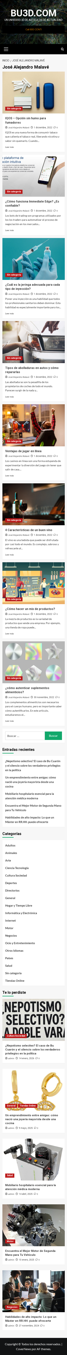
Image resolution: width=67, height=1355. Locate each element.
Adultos (10, 845)
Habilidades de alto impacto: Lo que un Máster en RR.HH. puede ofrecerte (29, 820)
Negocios (11, 935)
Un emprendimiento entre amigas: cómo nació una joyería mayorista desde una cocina (30, 782)
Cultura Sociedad (16, 875)
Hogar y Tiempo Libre (18, 905)
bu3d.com (34, 13)
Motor (9, 928)
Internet (10, 920)
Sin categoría (14, 108)
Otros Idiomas (14, 950)
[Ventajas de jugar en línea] (33, 425)
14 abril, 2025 (26, 1194)
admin (11, 1058)
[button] (6, 48)
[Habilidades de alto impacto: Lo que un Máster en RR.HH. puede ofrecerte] (33, 1291)
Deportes (11, 883)
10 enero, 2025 (26, 1259)
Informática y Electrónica (21, 913)
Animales (11, 853)
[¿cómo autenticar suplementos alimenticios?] (33, 662)
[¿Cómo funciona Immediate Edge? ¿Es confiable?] (33, 176)
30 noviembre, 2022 (44, 697)
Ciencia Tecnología (17, 868)
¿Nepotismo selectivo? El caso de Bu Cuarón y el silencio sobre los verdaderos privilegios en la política (32, 765)
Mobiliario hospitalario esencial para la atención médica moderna (29, 796)
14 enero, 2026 (26, 1058)
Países (9, 958)
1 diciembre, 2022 (43, 127)
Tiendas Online (14, 980)
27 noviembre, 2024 (29, 1325)
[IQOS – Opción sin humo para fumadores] (33, 92)
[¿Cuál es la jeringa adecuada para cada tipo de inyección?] (33, 259)
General (10, 898)
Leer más (9, 147)
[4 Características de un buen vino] (33, 504)
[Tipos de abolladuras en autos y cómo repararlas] (33, 342)
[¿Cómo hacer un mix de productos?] (33, 583)
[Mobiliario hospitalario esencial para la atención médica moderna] (33, 1159)
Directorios (12, 890)
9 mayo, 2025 (26, 1128)
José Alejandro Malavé (18, 127)
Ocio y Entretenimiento (20, 943)
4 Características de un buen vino (28, 530)
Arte (8, 860)
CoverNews (23, 1349)
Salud (8, 965)
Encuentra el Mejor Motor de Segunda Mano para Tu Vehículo (33, 808)
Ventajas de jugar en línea (23, 451)
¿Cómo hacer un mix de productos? (30, 609)
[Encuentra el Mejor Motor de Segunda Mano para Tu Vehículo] (33, 1225)
